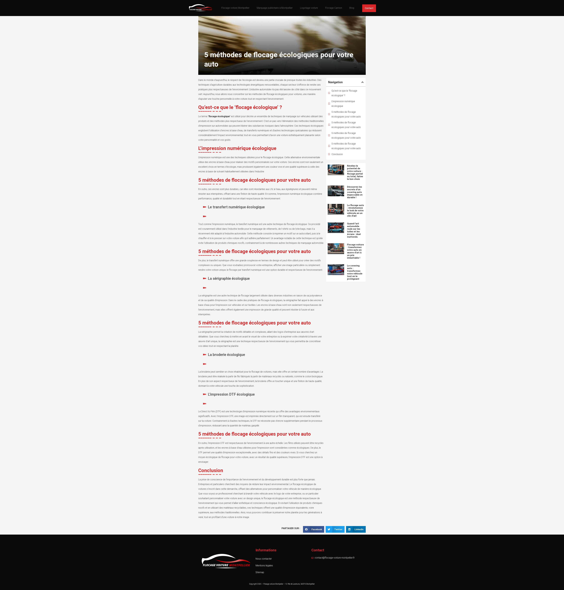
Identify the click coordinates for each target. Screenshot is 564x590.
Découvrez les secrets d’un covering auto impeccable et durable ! (354, 192)
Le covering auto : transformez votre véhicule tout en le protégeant (354, 272)
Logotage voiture (309, 7)
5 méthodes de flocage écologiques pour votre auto (346, 114)
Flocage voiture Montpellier (235, 7)
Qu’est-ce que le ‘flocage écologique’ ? (344, 93)
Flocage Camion (333, 7)
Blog (351, 7)
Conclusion (337, 154)
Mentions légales (264, 565)
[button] (362, 82)
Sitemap (260, 572)
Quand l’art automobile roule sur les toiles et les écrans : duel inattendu (354, 230)
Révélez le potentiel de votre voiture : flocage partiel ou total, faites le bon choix (355, 172)
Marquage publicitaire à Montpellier (275, 7)
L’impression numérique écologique (343, 103)
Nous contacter (264, 558)
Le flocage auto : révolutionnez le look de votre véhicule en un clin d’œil (355, 210)
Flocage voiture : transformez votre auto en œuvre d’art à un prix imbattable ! (355, 251)
